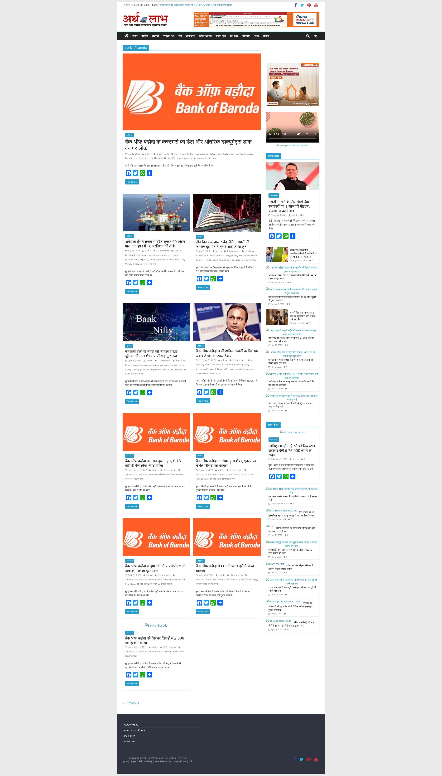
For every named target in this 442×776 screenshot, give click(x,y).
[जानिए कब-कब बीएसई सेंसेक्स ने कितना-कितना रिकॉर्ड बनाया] (275, 563)
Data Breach (131, 158)
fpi (135, 259)
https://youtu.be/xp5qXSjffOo (292, 145)
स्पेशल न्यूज (221, 35)
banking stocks (230, 255)
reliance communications (208, 373)
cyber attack (221, 153)
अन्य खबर (190, 35)
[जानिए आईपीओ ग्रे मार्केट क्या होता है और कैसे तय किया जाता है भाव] (270, 526)
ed (214, 368)
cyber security (235, 153)
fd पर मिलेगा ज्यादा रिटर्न (235, 579)
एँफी (190, 761)
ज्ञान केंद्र (234, 35)
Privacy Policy (130, 724)
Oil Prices (179, 259)
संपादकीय (246, 35)
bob (182, 651)
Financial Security (172, 158)
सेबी (140, 761)
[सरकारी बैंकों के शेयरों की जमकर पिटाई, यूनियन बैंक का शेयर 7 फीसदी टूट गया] (156, 305)
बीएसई (133, 761)
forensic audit (188, 158)
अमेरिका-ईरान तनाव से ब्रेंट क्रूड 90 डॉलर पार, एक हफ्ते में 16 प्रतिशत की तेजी (155, 243)
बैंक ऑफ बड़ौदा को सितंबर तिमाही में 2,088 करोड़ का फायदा (154, 640)
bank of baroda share (236, 474)
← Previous (131, 703)
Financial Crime (224, 368)
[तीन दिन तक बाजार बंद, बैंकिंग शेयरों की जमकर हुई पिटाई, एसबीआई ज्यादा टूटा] (227, 196)
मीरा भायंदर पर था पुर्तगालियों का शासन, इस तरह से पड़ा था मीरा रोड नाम (291, 513)
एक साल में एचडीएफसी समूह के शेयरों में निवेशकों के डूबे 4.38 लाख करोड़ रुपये (194, 5)
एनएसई (126, 761)
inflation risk (212, 259)
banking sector (148, 364)
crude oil (151, 254)
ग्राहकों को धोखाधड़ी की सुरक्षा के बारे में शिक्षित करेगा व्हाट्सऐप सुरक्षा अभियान (290, 606)
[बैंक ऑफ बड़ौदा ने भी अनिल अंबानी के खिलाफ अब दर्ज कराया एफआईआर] (227, 305)
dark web (247, 153)
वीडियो (266, 35)
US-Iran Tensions (148, 263)
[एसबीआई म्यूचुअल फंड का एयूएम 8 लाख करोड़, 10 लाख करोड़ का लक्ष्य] (292, 542)
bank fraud (210, 364)
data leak (143, 158)
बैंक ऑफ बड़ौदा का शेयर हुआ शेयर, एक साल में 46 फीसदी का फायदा (226, 463)
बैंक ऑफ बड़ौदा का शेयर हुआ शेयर (222, 478)
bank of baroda (181, 153)
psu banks (145, 369)
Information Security (206, 158)
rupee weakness (159, 369)
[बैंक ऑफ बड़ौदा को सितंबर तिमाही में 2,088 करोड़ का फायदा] (156, 625)
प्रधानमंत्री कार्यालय (162, 761)
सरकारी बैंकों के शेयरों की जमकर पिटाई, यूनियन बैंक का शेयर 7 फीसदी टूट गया (152, 353)
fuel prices (143, 259)
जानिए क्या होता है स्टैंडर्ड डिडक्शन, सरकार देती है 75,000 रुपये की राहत (292, 450)
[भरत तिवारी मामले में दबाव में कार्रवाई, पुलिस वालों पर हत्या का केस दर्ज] (292, 395)
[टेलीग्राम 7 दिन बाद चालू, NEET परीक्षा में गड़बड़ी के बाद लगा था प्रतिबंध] (292, 373)
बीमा (180, 35)
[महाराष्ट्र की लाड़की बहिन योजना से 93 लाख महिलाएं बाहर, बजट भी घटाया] (292, 330)
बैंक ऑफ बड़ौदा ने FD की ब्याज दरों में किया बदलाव (225, 568)
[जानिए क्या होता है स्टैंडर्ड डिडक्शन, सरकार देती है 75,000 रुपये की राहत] (292, 432)
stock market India (177, 369)
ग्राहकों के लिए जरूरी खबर (165, 474)
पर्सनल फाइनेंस (205, 35)
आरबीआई (148, 761)
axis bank (249, 251)
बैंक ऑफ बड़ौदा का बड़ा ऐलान (207, 583)
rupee (135, 263)
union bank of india (134, 373)
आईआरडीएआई (180, 761)
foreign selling (132, 369)
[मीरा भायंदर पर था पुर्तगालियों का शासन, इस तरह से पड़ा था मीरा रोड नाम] (281, 510)
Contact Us (129, 741)
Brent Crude (139, 254)
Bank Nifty (201, 255)
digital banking (156, 158)
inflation (170, 259)
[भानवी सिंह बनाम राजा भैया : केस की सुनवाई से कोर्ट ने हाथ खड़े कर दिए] (277, 311)
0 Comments (162, 153)
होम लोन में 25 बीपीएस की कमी (161, 583)
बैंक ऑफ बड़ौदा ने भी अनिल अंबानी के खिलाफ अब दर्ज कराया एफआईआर (227, 353)
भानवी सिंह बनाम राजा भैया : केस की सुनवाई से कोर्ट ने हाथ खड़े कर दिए (302, 316)
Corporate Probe (204, 368)
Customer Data (206, 153)
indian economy (157, 259)
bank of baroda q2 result (167, 651)
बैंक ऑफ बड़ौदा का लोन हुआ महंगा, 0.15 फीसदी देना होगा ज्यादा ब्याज (153, 463)
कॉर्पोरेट (145, 35)
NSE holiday (224, 259)
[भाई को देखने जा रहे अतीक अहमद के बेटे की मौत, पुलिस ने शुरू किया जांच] (292, 289)
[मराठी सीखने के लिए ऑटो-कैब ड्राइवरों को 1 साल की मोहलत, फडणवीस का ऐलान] (292, 163)
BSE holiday (244, 255)
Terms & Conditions (134, 730)
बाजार (134, 35)
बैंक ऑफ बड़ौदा (142, 583)
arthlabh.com (131, 474)
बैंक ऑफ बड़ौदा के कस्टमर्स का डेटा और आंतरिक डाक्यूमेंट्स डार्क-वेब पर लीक (189, 145)
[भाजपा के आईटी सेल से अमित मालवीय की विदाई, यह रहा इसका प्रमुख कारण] (292, 267)
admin (148, 153)
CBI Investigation (240, 364)
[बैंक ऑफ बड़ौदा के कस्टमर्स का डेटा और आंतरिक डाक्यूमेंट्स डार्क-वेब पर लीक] (192, 55)
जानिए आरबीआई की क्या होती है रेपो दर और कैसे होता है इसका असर (291, 624)
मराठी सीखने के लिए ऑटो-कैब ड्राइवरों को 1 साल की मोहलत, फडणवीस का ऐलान (289, 206)
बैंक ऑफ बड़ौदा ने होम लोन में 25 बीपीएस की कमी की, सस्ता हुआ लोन (155, 568)
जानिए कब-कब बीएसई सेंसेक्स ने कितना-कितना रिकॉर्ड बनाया (290, 567)
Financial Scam (240, 368)
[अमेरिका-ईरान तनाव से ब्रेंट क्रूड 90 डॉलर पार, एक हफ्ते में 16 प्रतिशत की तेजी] (156, 196)
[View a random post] (315, 36)
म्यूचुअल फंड (168, 35)
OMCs (128, 263)
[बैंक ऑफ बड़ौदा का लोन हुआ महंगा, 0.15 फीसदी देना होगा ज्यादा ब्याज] (156, 415)
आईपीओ (155, 35)
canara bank (163, 364)
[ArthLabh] (126, 36)
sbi (233, 259)
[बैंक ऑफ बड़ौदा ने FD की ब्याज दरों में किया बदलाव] (227, 520)
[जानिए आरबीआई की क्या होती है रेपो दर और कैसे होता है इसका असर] (278, 620)
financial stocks (177, 364)
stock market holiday (246, 259)
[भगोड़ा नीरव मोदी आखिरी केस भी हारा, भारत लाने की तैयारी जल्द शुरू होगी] (292, 352)
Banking (194, 153)
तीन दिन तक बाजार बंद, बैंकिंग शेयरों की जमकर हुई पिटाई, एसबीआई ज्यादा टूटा (222, 244)
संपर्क (256, 35)
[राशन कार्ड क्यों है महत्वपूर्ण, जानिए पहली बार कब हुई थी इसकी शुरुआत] (292, 579)
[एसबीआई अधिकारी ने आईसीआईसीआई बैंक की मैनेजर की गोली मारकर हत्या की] (277, 248)
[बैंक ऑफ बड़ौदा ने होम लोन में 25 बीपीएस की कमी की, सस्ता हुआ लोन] (156, 520)
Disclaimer (129, 736)
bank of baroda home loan (167, 579)
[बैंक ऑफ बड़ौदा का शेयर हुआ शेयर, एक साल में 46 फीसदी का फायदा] (227, 415)
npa (251, 368)
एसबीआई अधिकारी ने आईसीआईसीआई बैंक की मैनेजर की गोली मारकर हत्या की (303, 253)
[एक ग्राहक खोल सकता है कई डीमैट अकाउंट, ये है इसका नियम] (292, 488)
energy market (163, 254)
